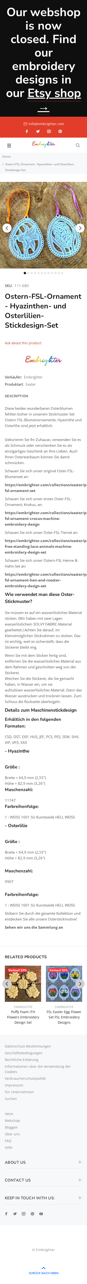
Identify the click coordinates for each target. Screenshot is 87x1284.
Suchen (11, 1098)
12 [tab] (62, 273)
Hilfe (8, 1147)
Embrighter (33, 377)
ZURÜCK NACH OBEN (43, 1273)
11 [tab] (59, 273)
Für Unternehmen (19, 1092)
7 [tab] (45, 273)
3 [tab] (31, 273)
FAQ (8, 1140)
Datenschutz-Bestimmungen (28, 1046)
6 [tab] (42, 273)
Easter (31, 384)
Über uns (12, 1134)
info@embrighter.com (46, 123)
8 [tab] (48, 273)
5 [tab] (38, 273)
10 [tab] (55, 273)
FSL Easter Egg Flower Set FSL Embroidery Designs (64, 1017)
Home (6, 156)
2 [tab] (28, 273)
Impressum (14, 1085)
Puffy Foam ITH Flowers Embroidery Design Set (23, 1017)
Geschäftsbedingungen (24, 1053)
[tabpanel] (43, 225)
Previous (7, 228)
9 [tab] (52, 273)
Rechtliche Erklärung (21, 1059)
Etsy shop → (54, 100)
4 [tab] (35, 273)
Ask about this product (23, 343)
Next (80, 228)
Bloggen (11, 1127)
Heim (9, 1114)
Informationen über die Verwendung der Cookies (38, 1069)
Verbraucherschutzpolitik (25, 1078)
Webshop (12, 1120)
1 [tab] (25, 273)
